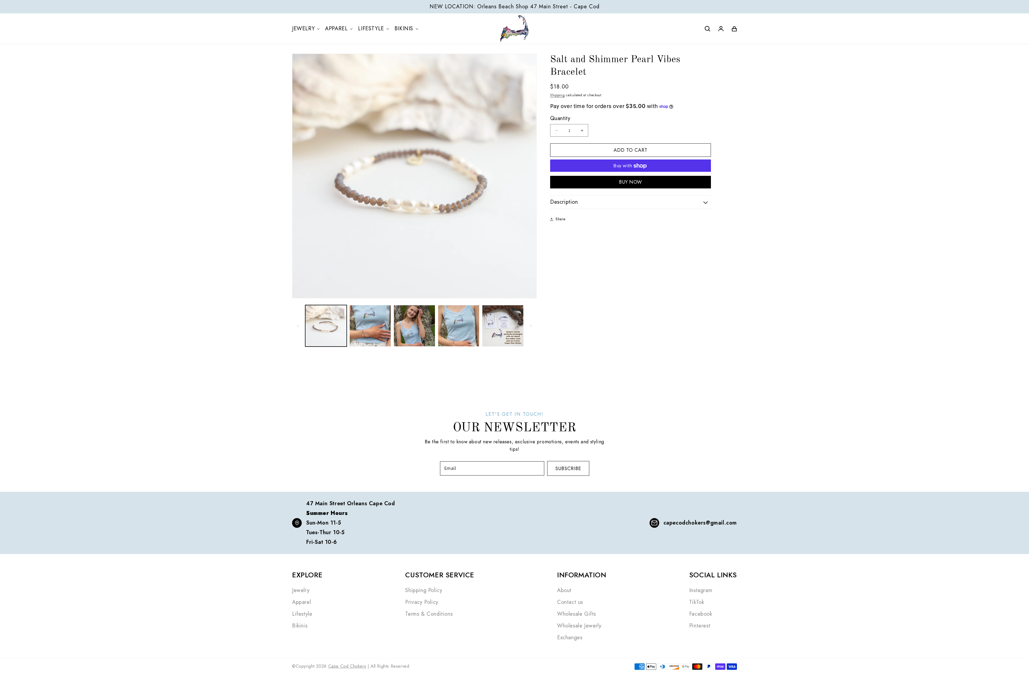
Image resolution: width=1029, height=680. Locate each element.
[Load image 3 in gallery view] (414, 326)
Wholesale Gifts (576, 614)
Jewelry (301, 590)
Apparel (301, 602)
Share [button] (560, 219)
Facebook (700, 614)
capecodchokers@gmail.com (700, 523)
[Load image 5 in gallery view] (503, 326)
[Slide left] (298, 326)
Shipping (557, 95)
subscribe (568, 468)
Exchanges (569, 637)
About (564, 590)
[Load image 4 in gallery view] (458, 326)
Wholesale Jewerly (579, 626)
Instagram (700, 590)
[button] (307, 28)
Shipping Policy (423, 590)
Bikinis (299, 626)
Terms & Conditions (429, 614)
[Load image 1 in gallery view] (326, 326)
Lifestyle (302, 614)
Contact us (570, 602)
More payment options (630, 182)
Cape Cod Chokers (347, 666)
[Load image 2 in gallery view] (370, 326)
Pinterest (699, 626)
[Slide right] (531, 326)
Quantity (560, 118)
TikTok (696, 602)
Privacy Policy (421, 602)
